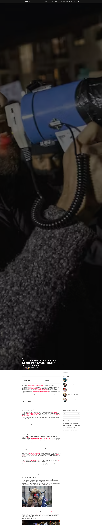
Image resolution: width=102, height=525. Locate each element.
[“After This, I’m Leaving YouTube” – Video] (65, 390)
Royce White (43, 372)
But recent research (37, 413)
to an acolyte (47, 391)
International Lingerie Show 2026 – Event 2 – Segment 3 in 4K (71, 430)
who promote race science (44, 408)
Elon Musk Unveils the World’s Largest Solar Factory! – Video (71, 419)
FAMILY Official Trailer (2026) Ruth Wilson (72, 384)
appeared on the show (32, 387)
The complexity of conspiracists (28, 381)
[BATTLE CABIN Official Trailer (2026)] (65, 400)
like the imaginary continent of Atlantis (34, 453)
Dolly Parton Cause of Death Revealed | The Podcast (70, 411)
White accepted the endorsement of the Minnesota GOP (35, 385)
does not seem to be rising (48, 511)
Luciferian (39, 389)
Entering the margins (27, 380)
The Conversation (27, 367)
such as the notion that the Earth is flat (51, 425)
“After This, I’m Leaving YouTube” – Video (72, 389)
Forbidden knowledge (46, 380)
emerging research (29, 395)
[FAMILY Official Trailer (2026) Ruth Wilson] (65, 385)
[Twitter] (25, 368)
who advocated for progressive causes (39, 391)
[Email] (28, 368)
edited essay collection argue (38, 514)
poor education (54, 412)
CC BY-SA (27, 437)
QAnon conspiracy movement (40, 404)
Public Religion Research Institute (33, 469)
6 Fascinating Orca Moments (67, 420)
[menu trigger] (23, 1)
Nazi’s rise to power (34, 454)
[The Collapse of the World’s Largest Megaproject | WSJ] (65, 380)
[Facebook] (24, 368)
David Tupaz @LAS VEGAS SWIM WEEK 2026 (69, 428)
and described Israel (44, 389)
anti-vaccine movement (26, 463)
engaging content (49, 442)
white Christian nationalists (35, 460)
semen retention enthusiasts (40, 409)
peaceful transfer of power (56, 512)
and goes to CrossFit (28, 398)
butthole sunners (50, 408)
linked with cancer (39, 418)
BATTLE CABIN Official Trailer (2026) (72, 399)
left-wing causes (36, 467)
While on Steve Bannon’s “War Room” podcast (34, 388)
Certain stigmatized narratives (26, 433)
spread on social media (30, 413)
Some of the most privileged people (32, 414)
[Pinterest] (26, 368)
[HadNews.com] (27, 1)
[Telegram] (27, 368)
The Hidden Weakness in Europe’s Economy (69, 427)
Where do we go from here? (47, 381)
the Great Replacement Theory (26, 448)
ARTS (22, 358)
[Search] (79, 1)
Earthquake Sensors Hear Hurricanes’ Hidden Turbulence (70, 410)
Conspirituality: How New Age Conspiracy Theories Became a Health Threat (41, 438)
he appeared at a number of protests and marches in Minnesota (42, 373)
